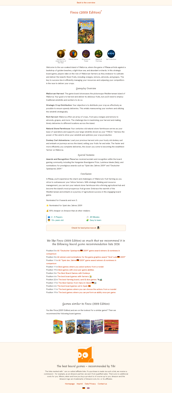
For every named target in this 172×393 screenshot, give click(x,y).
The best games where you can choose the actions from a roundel (87, 289)
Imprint (80, 383)
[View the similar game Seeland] (83, 326)
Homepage (70, 383)
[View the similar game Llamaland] (58, 326)
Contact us (102, 383)
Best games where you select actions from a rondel (81, 266)
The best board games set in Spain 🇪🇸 (74, 286)
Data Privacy (90, 383)
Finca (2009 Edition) (86, 12)
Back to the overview (86, 2)
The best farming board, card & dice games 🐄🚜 (80, 279)
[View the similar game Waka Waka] (111, 326)
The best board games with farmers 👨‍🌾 (74, 276)
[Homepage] (86, 354)
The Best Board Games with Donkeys (73, 273)
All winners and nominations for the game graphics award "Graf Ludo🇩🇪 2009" (91, 257)
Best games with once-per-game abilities (76, 270)
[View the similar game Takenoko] (97, 326)
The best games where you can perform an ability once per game (87, 292)
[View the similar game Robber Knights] (69, 326)
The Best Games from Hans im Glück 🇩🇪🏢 (77, 283)
